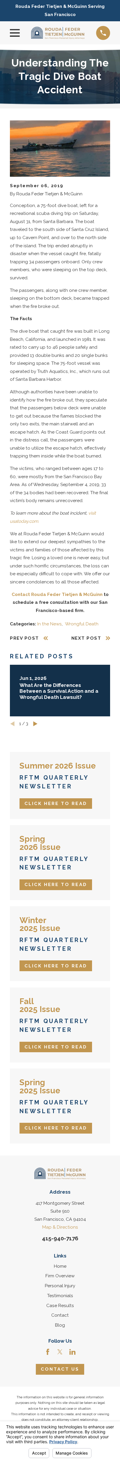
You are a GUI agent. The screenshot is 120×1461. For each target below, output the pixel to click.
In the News (49, 624)
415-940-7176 (60, 1238)
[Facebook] (48, 1352)
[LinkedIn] (72, 1352)
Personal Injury (60, 1285)
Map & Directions (60, 1227)
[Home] (57, 33)
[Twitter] (60, 1352)
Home (60, 1266)
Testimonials (60, 1295)
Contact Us (60, 1369)
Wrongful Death (81, 624)
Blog (60, 1325)
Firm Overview (60, 1275)
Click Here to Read (55, 803)
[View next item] (35, 723)
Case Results (60, 1305)
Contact (60, 1315)
